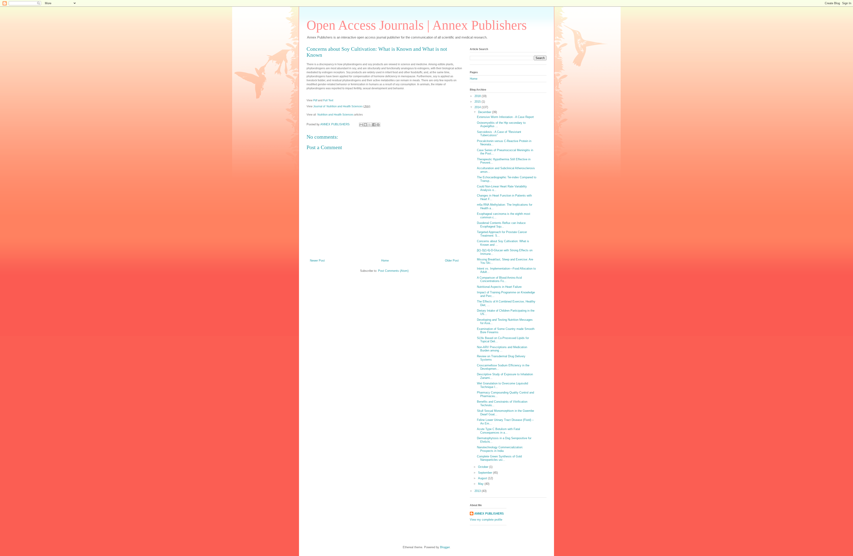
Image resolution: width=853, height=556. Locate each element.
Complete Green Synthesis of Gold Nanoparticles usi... (499, 458)
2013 (478, 491)
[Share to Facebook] (374, 124)
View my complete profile (486, 519)
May (481, 483)
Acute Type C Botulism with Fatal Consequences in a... (498, 430)
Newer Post (317, 260)
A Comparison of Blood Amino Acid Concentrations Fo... (499, 279)
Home (385, 260)
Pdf (315, 100)
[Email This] (361, 124)
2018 (478, 96)
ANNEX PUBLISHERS (489, 513)
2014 (478, 107)
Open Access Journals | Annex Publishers (417, 25)
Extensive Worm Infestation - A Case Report (505, 117)
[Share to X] (369, 124)
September (485, 472)
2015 (478, 101)
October (483, 467)
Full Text (328, 100)
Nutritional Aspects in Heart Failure (499, 286)
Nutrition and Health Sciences (335, 114)
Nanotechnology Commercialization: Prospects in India (500, 449)
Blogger (445, 547)
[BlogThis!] (365, 124)
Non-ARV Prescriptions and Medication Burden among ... (502, 348)
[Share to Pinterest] (378, 124)
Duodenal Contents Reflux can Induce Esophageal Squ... (501, 224)
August (483, 478)
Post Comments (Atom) (393, 270)
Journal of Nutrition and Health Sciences (338, 106)
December (485, 112)
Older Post (452, 260)
